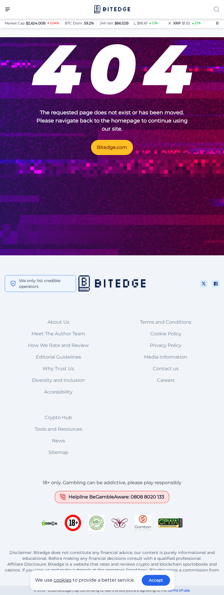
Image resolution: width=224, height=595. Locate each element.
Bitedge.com (112, 147)
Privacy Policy (165, 345)
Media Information (165, 357)
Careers (166, 380)
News (58, 440)
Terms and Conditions (165, 322)
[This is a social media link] (203, 283)
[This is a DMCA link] (49, 522)
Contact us (165, 368)
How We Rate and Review (58, 345)
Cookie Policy (165, 333)
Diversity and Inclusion (58, 380)
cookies (62, 580)
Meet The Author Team (58, 333)
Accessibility (58, 392)
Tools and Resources (58, 429)
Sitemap (58, 452)
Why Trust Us (58, 368)
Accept (156, 580)
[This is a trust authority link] (96, 523)
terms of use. (179, 590)
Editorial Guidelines (58, 357)
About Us (58, 322)
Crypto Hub (58, 417)
